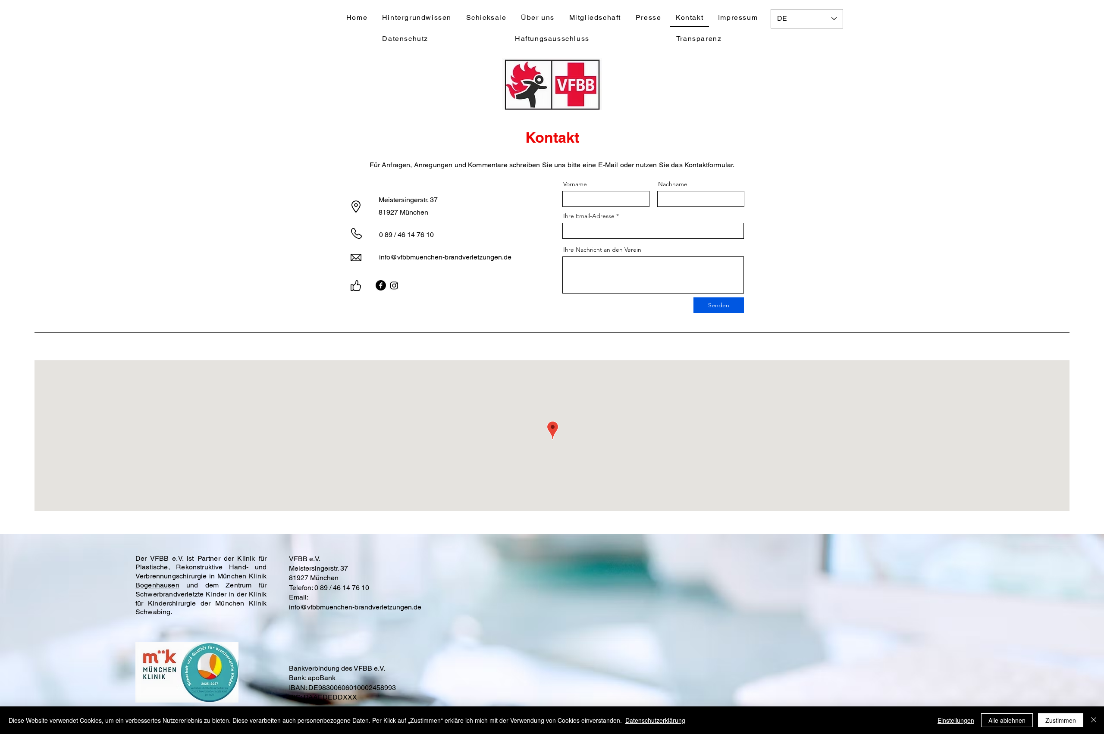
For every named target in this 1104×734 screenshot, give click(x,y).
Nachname (672, 184)
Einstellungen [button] (956, 720)
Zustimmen (1060, 720)
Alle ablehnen (1007, 720)
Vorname (575, 184)
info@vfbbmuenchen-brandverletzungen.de (445, 257)
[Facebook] (381, 285)
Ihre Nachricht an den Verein (602, 250)
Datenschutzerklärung (655, 720)
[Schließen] (1093, 720)
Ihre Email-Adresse (589, 216)
